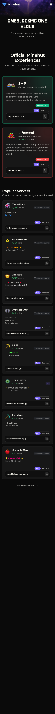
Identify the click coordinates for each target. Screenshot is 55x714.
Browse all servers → (27, 485)
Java (36, 110)
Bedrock (44, 110)
